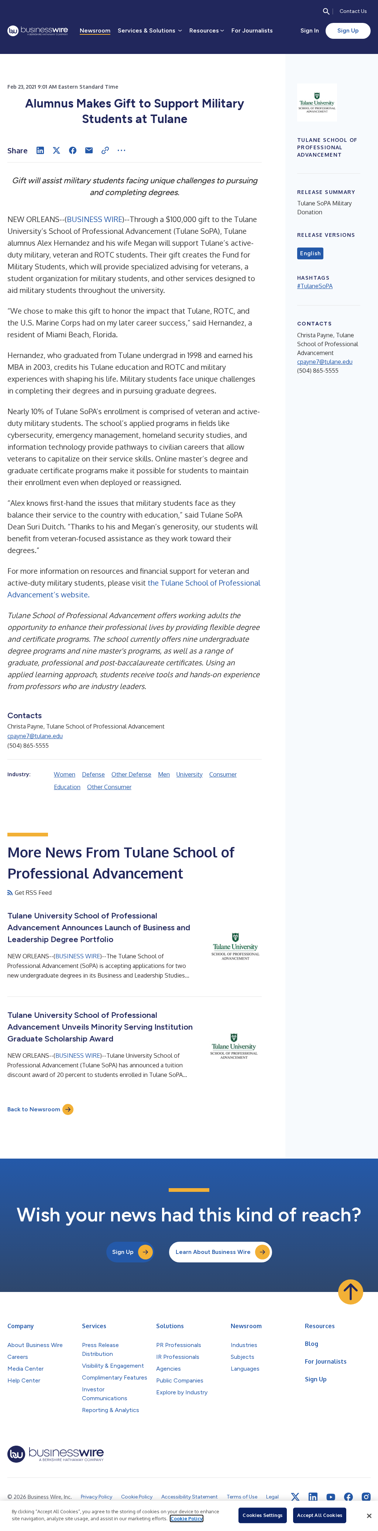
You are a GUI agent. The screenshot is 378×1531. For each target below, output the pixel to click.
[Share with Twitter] (56, 150)
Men (164, 774)
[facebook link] (348, 1497)
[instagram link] (366, 1497)
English (310, 253)
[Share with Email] (89, 150)
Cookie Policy (187, 1518)
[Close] (369, 1516)
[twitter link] (295, 1497)
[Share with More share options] (121, 150)
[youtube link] (330, 1497)
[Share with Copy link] (105, 150)
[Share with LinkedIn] (40, 150)
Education (67, 787)
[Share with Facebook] (73, 150)
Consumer (223, 774)
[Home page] (37, 30)
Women (64, 774)
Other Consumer (109, 787)
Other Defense (131, 774)
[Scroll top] (350, 1292)
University (189, 774)
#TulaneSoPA (315, 286)
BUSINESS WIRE (94, 219)
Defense (93, 774)
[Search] (326, 11)
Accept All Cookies (319, 1515)
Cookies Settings (262, 1515)
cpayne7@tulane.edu (35, 736)
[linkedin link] (313, 1497)
